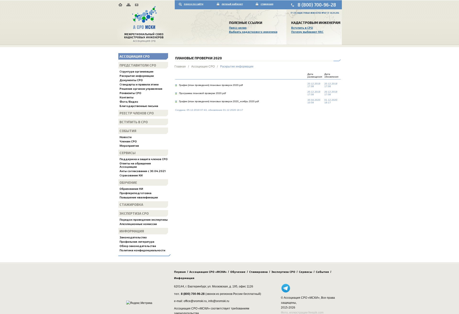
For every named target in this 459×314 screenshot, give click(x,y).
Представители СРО (138, 65)
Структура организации (136, 71)
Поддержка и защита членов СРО (144, 159)
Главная (180, 66)
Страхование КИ (131, 175)
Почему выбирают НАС (307, 31)
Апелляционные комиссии (138, 223)
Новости (125, 137)
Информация (132, 231)
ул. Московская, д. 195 (222, 286)
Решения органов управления (141, 88)
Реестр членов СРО (137, 113)
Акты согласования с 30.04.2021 (143, 171)
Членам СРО (128, 141)
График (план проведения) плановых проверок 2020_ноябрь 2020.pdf (219, 101)
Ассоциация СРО (135, 56)
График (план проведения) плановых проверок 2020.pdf (211, 85)
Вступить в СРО (302, 27)
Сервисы (128, 153)
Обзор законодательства (138, 245)
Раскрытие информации (137, 75)
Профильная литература (137, 241)
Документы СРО (131, 80)
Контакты (126, 97)
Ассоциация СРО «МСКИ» (208, 271)
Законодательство (133, 237)
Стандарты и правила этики (139, 84)
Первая (180, 271)
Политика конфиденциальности (142, 250)
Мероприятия (129, 145)
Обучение (128, 182)
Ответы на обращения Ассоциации (135, 165)
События (128, 131)
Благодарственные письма (139, 105)
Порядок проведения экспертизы (144, 219)
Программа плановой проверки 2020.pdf (202, 93)
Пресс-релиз (237, 27)
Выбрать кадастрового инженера (253, 31)
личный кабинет (232, 3)
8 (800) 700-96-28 (317, 4)
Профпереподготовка (135, 193)
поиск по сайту (193, 3)
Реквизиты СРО (130, 93)
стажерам (267, 3)
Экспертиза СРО (134, 213)
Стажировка (131, 204)
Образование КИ (131, 188)
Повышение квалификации (139, 197)
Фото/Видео (129, 101)
